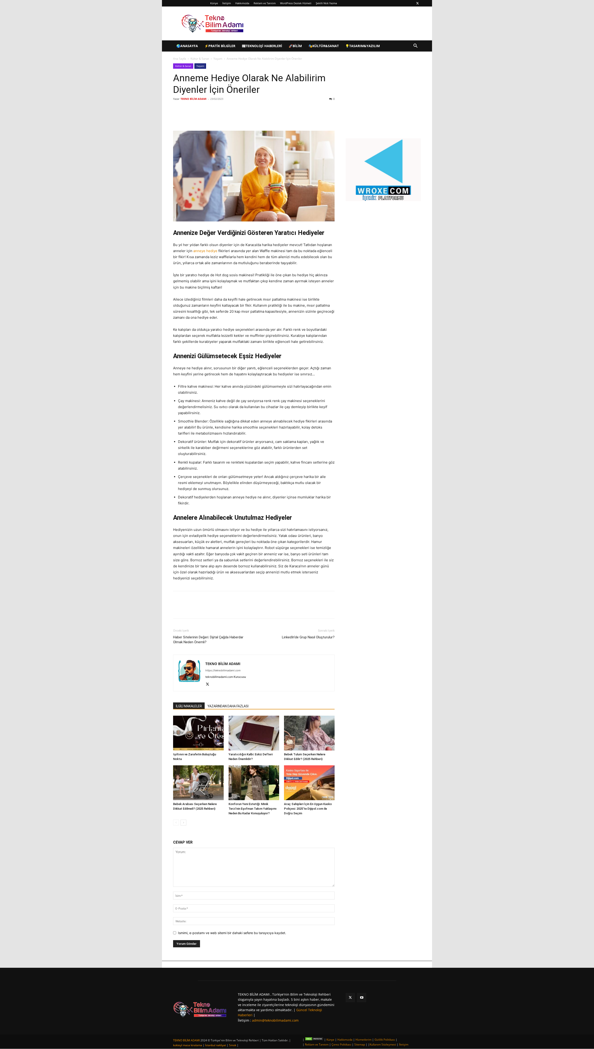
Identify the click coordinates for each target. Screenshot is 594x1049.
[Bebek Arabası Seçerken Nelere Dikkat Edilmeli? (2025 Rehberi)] (198, 782)
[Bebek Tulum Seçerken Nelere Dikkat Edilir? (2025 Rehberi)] (309, 733)
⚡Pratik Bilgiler (219, 46)
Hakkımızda (242, 3)
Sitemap (359, 1044)
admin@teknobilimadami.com (275, 1020)
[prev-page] (176, 822)
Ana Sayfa (179, 59)
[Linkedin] (227, 117)
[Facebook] (206, 117)
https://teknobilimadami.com (223, 670)
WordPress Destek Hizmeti (295, 3)
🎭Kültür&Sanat (323, 46)
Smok (232, 1045)
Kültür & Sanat (199, 59)
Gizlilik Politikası (384, 1040)
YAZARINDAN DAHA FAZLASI (228, 706)
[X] (417, 3)
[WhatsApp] (238, 117)
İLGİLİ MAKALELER (189, 706)
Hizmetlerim (363, 1040)
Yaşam (217, 59)
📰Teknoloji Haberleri (262, 46)
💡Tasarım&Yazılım (362, 46)
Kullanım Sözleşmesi (383, 1044)
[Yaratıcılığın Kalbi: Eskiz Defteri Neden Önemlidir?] (254, 733)
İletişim (226, 3)
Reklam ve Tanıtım (265, 3)
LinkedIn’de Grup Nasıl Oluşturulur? (308, 637)
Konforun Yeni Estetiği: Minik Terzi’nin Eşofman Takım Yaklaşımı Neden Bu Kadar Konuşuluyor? (253, 808)
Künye (214, 3)
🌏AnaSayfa (187, 46)
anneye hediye (205, 251)
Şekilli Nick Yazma (326, 3)
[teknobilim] (200, 1009)
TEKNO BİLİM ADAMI (194, 99)
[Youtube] (361, 997)
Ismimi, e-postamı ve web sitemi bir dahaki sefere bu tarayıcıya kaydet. (232, 933)
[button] (415, 46)
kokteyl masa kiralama (187, 1045)
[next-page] (183, 822)
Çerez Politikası (341, 1044)
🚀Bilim (295, 46)
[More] (249, 117)
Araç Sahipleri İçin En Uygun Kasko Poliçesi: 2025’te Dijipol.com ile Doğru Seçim (308, 808)
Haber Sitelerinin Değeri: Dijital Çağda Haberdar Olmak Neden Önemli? (208, 639)
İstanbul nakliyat (215, 1045)
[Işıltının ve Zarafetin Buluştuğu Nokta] (198, 733)
